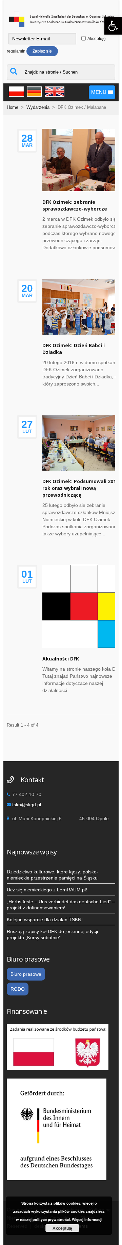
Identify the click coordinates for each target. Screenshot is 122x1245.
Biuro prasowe (26, 974)
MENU (99, 92)
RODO (18, 989)
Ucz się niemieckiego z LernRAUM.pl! (47, 889)
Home (12, 107)
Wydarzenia (37, 107)
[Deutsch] (33, 90)
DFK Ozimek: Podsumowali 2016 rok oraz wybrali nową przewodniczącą (80, 488)
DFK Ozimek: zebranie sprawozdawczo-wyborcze (74, 205)
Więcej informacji (87, 1219)
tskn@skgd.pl (26, 804)
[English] (53, 90)
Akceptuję (62, 1228)
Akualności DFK (60, 658)
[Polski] (15, 90)
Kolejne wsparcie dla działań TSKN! (45, 919)
